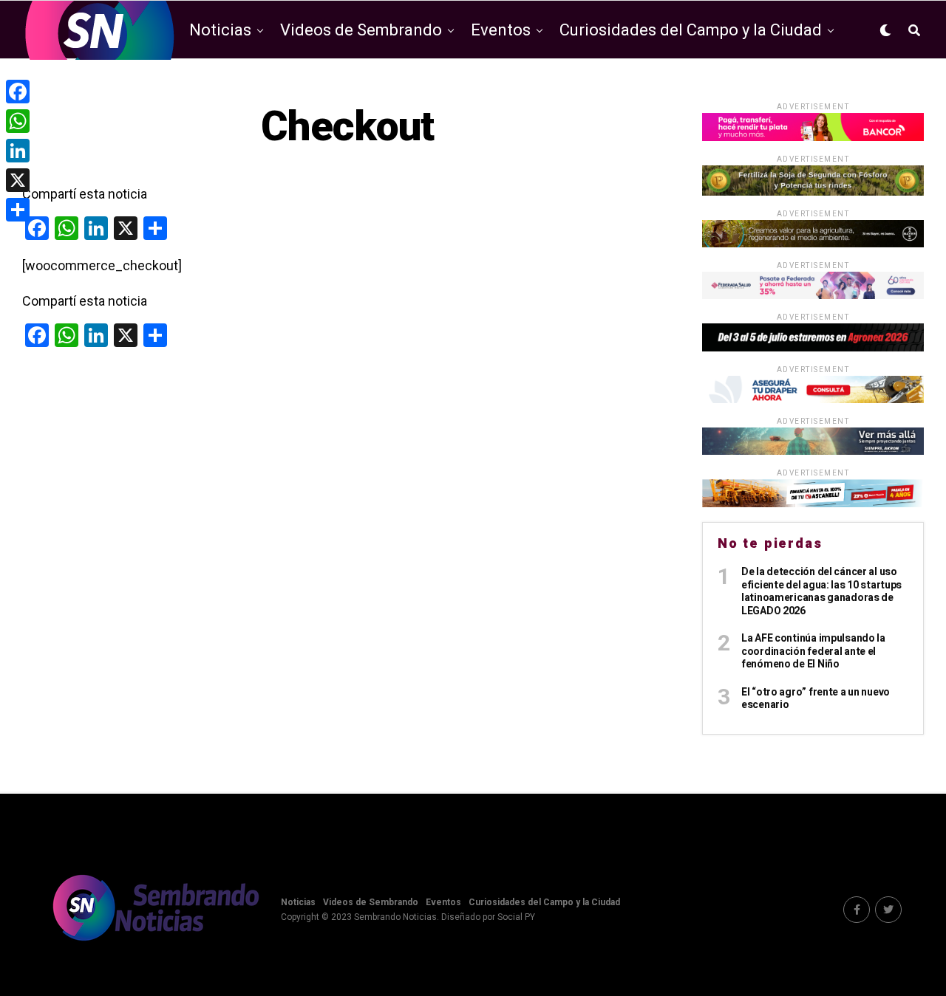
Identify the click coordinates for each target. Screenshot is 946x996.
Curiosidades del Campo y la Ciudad (690, 30)
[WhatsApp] (18, 121)
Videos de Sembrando (361, 30)
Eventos (501, 30)
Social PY (516, 917)
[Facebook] (18, 91)
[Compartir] (18, 209)
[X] (18, 180)
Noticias (220, 30)
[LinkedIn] (18, 150)
